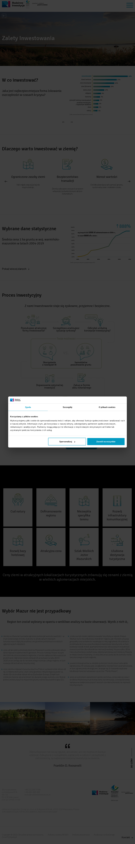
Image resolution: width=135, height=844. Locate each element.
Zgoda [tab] (28, 407)
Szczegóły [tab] (67, 407)
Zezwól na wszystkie (105, 441)
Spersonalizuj (65, 441)
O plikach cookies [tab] (107, 407)
